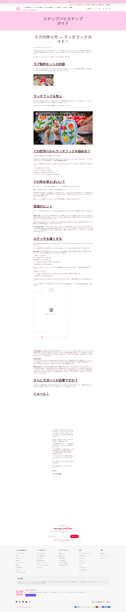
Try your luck (63, 26)
